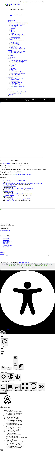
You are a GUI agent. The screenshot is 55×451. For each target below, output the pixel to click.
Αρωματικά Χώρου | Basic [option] (13, 414)
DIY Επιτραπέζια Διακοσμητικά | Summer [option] (17, 437)
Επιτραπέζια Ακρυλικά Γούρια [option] (14, 420)
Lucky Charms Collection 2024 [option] (11, 418)
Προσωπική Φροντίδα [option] (12, 436)
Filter (2, 450)
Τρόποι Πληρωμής (7, 244)
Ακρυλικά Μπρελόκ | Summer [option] (14, 443)
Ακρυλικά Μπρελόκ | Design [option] (14, 427)
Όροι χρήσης (6, 246)
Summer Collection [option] (9, 431)
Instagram (2, 252)
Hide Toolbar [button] (3, 333)
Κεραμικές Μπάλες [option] (12, 423)
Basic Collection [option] (8, 410)
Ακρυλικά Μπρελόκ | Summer (10, 193)
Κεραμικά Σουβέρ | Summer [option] (14, 447)
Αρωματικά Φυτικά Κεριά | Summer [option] (15, 444)
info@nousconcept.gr (5, 230)
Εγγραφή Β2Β (6, 238)
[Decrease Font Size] (2, 336)
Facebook (2, 254)
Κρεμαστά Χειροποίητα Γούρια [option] (14, 424)
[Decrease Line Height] (2, 353)
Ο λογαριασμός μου (7, 241)
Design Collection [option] (9, 426)
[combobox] (27, 266)
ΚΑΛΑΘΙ (7, 5)
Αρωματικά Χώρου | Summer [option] (14, 434)
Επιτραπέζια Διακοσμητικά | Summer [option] (16, 446)
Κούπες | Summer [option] (11, 433)
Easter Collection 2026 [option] (10, 416)
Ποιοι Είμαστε (6, 242)
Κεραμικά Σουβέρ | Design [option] (14, 429)
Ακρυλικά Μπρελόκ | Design (19, 174)
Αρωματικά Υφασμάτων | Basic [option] (14, 411)
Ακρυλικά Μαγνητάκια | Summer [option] (15, 442)
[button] (0, 269)
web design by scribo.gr (24, 262)
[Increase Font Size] (2, 331)
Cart (11, 15)
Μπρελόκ (29, 174)
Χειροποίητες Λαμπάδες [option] (13, 417)
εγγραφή (24, 1)
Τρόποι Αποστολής (7, 245)
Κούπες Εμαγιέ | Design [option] (13, 430)
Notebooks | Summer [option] (12, 439)
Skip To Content (4, 391)
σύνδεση (9, 163)
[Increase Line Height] (2, 348)
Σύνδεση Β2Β (6, 240)
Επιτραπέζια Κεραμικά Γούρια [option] (14, 421)
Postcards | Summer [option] (12, 440)
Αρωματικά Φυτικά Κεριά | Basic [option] (15, 413)
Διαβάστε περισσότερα (8, 182)
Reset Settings (4, 393)
